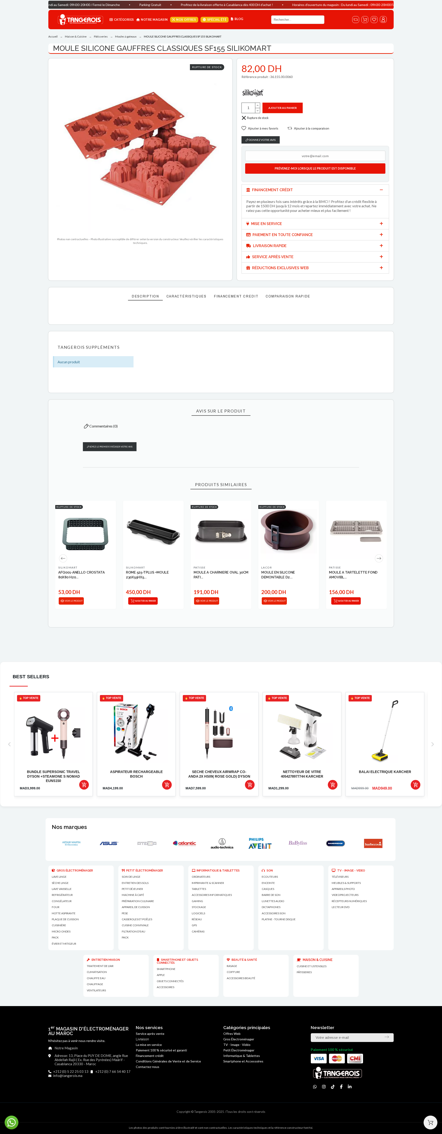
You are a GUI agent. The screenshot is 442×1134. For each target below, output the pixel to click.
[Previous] (63, 558)
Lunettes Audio (273, 901)
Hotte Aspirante (64, 913)
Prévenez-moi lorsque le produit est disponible (315, 168)
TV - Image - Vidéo (236, 1045)
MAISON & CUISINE (317, 960)
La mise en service (149, 1045)
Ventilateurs (96, 990)
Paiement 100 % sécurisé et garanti (161, 1050)
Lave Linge (59, 876)
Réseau (197, 919)
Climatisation (97, 972)
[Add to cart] (84, 785)
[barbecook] (297, 843)
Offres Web (232, 1034)
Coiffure (233, 972)
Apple (161, 975)
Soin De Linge (131, 876)
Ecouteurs (270, 876)
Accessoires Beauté (241, 978)
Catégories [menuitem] (124, 19)
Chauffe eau (96, 978)
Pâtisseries (304, 972)
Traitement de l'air (100, 966)
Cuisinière (59, 925)
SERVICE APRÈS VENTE (272, 257)
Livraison (142, 1039)
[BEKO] (372, 843)
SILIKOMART (67, 567)
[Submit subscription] (386, 1037)
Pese (125, 913)
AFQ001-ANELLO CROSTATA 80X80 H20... (81, 574)
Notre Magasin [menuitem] (154, 19)
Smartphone (166, 969)
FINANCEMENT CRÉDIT (272, 190)
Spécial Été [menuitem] (216, 19)
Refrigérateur (62, 895)
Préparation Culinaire (138, 901)
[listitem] (53, 744)
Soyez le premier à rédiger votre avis (110, 446)
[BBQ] (334, 843)
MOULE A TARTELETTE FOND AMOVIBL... (353, 574)
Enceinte (268, 883)
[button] (259, 128)
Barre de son (271, 895)
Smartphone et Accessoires (243, 1061)
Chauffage (95, 984)
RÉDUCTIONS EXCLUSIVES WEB (280, 268)
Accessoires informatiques (212, 895)
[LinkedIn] (350, 1087)
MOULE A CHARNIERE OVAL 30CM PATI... (221, 574)
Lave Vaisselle (62, 889)
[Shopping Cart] (430, 1122)
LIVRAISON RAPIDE (269, 246)
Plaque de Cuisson (65, 919)
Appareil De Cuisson (136, 907)
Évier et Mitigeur (64, 943)
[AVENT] (183, 843)
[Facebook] (341, 1087)
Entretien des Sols (135, 883)
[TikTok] (333, 1087)
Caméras (198, 931)
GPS (194, 925)
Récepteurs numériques (349, 901)
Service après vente (150, 1034)
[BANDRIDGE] (259, 843)
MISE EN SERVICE (266, 224)
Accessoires (165, 987)
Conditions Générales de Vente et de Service (168, 1061)
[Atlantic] (108, 843)
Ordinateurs (201, 876)
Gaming (197, 901)
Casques (268, 889)
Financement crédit (150, 1056)
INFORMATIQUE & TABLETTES (218, 870)
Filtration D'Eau (133, 931)
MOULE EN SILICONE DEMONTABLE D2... (278, 574)
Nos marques (69, 827)
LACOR (266, 567)
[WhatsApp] (315, 1087)
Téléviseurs (340, 876)
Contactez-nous (147, 1067)
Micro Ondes (61, 931)
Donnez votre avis (262, 139)
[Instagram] (324, 1087)
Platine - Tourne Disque (279, 919)
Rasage (232, 966)
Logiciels (198, 913)
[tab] (315, 190)
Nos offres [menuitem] (186, 19)
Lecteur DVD (340, 907)
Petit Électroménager (238, 1050)
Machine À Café (133, 895)
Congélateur (62, 901)
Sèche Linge (60, 883)
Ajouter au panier (282, 108)
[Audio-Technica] (146, 843)
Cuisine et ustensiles (311, 966)
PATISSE (200, 567)
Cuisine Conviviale (135, 925)
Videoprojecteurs (345, 895)
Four (55, 907)
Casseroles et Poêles (137, 919)
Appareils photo (343, 889)
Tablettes (199, 889)
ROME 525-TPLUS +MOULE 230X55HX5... (147, 574)
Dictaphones (271, 907)
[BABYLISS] (221, 843)
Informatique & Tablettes (241, 1056)
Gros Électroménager (238, 1039)
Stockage (199, 907)
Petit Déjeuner (132, 889)
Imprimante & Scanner (208, 883)
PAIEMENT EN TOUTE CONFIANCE (282, 235)
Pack (55, 937)
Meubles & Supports (346, 883)
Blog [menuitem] (239, 19)
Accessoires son (273, 913)
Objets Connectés (170, 981)
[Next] (379, 558)
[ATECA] (70, 843)
